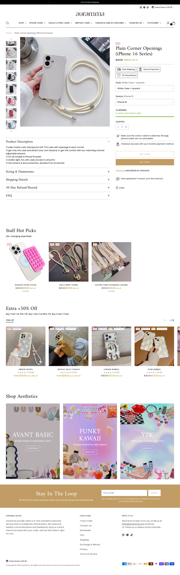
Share (121, 188)
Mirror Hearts (26, 369)
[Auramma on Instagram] (141, 7)
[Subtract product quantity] (118, 127)
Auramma (25, 565)
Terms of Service (88, 554)
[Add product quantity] (126, 127)
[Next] (131, 2)
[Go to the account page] (167, 23)
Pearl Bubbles (154, 369)
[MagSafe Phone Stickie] (25, 262)
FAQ (82, 535)
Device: (124, 96)
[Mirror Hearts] (25, 346)
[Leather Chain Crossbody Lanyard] (111, 262)
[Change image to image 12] (11, 113)
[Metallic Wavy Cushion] (68, 346)
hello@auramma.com (133, 524)
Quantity (120, 121)
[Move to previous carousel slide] (166, 320)
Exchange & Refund (90, 544)
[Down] (11, 131)
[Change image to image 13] (11, 125)
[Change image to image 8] (11, 65)
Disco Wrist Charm (68, 285)
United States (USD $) (163, 7)
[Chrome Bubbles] (111, 346)
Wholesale (85, 530)
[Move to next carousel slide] (172, 320)
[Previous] (49, 2)
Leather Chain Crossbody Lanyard (111, 285)
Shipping (120, 170)
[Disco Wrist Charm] (68, 262)
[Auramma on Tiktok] (148, 7)
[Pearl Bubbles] (154, 346)
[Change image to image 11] (11, 101)
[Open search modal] (7, 23)
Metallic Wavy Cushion (69, 369)
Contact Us (86, 525)
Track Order (86, 520)
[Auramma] (90, 14)
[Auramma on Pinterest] (144, 7)
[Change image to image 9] (11, 77)
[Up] (11, 39)
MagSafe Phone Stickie (26, 285)
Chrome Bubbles (111, 369)
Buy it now (145, 162)
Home (9, 33)
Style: (130, 82)
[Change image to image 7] (11, 53)
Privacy (83, 549)
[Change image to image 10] (11, 89)
